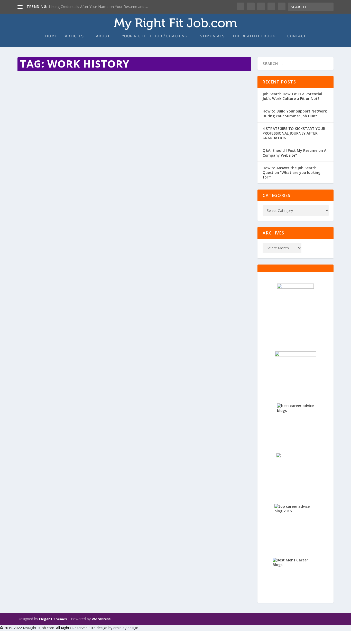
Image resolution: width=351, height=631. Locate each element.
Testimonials (210, 36)
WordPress (101, 619)
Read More (36, 114)
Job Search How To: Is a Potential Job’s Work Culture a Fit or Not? (292, 96)
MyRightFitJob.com (38, 627)
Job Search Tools (83, 94)
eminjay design (125, 627)
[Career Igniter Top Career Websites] (295, 371)
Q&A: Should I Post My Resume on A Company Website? (294, 152)
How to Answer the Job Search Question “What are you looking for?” (291, 172)
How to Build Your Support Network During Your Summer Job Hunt (295, 113)
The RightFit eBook (253, 36)
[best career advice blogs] (295, 421)
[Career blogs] (295, 311)
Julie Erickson (36, 94)
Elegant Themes (53, 619)
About (103, 36)
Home (51, 36)
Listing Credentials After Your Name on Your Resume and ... (98, 6)
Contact (296, 36)
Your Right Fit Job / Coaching (154, 36)
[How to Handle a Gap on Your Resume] (111, 76)
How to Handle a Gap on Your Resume (68, 86)
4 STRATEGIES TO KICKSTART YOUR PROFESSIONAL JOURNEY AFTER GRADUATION (294, 133)
